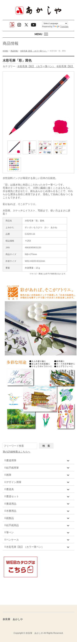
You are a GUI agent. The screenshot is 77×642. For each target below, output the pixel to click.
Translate (64, 26)
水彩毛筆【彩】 (65, 66)
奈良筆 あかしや (34, 633)
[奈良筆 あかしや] (38, 14)
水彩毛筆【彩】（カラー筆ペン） (36, 66)
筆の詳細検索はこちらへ (16, 451)
